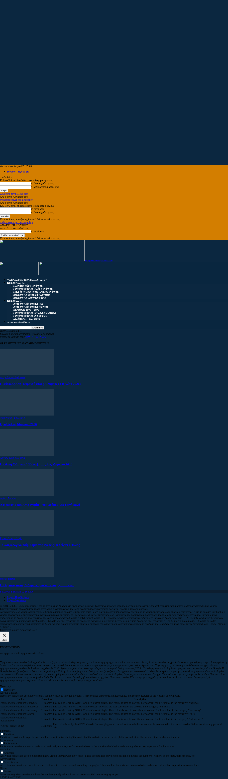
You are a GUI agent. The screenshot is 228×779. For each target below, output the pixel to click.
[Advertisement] (100, 23)
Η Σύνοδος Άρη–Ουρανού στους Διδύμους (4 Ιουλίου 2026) (40, 383)
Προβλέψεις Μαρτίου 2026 (18, 424)
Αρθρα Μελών (8, 498)
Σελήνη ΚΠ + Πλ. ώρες (26, 318)
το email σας (37, 209)
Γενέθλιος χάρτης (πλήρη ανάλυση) (33, 288)
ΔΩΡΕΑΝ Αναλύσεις (16, 283)
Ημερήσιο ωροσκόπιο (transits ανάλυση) (36, 291)
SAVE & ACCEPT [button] (10, 777)
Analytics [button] (5, 749)
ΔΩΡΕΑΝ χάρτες (14, 301)
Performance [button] (6, 740)
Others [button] (3, 768)
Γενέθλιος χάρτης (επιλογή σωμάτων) (34, 312)
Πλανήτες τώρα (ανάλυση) (28, 285)
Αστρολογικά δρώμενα (12, 377)
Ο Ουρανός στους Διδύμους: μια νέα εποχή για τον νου (37, 585)
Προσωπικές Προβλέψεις (18, 322)
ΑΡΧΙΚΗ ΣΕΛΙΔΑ (35, 336)
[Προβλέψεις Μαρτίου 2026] (27, 414)
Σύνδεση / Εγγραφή (18, 171)
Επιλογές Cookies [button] (9, 630)
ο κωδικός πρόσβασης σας (45, 186)
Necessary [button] (5, 686)
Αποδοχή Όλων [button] (28, 630)
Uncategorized (7, 578)
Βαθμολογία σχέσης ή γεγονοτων (31, 294)
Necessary (9, 689)
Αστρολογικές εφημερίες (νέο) (30, 306)
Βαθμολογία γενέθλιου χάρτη (29, 297)
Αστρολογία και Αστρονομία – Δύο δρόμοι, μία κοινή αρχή (40, 504)
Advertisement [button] (7, 758)
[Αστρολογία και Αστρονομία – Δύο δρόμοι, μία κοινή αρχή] (27, 495)
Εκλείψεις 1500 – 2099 (26, 309)
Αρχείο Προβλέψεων (18, 597)
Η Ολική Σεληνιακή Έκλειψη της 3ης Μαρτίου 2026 (36, 464)
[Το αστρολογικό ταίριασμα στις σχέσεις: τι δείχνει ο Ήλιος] (27, 535)
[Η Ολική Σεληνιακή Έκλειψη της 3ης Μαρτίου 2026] (27, 454)
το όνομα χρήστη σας (42, 183)
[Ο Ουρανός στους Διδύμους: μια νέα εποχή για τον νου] (27, 575)
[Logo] (19, 274)
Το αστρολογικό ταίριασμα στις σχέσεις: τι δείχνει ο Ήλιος (40, 545)
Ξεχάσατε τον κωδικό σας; (14, 193)
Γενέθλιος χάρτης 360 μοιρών (30, 315)
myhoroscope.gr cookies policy (16, 199)
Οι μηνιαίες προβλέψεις (12, 417)
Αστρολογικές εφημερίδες (28, 303)
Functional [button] (5, 730)
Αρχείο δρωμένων (16, 600)
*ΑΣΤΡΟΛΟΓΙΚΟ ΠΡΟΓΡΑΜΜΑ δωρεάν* (27, 280)
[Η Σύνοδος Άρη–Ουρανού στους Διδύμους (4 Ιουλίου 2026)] (27, 374)
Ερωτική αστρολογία (11, 538)
